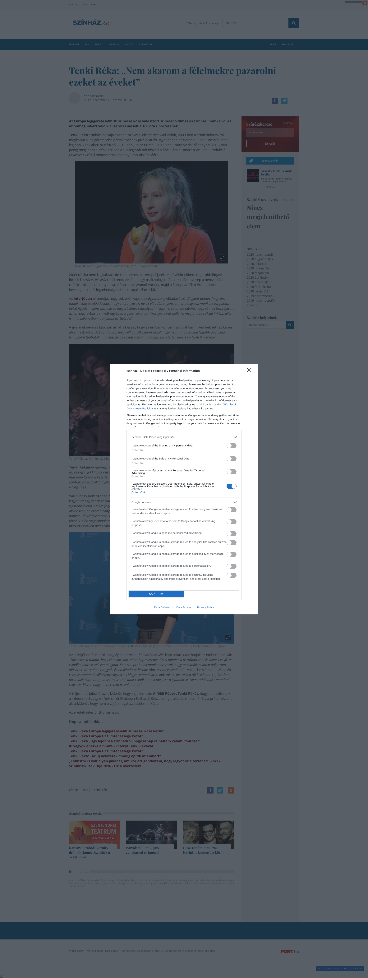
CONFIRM (156, 593)
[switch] (232, 445)
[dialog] (184, 489)
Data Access (183, 607)
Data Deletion (162, 607)
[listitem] (184, 437)
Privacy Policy (205, 607)
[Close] (250, 371)
